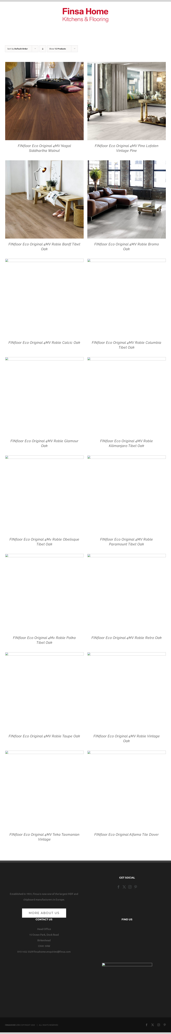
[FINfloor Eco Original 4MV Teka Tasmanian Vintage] (44, 753)
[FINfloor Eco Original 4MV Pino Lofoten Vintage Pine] (126, 64)
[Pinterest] (135, 887)
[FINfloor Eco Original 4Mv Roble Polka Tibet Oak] (44, 556)
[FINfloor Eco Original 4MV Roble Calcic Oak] (44, 261)
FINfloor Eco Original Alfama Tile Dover (126, 835)
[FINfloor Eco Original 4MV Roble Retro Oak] (126, 556)
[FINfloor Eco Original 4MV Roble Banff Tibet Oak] (44, 163)
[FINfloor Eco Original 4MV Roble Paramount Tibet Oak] (126, 458)
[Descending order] (42, 48)
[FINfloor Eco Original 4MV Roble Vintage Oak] (126, 655)
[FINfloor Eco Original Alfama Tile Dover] (126, 753)
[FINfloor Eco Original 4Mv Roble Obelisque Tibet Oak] (44, 458)
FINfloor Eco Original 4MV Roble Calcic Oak (44, 343)
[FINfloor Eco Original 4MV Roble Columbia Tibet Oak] (126, 261)
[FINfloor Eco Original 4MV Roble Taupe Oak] (44, 655)
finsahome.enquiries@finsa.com (52, 951)
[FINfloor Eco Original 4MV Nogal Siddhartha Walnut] (44, 64)
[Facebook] (118, 887)
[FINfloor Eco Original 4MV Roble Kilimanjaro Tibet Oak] (126, 359)
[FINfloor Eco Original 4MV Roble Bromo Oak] (126, 163)
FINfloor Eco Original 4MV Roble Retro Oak (127, 638)
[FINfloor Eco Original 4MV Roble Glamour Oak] (44, 359)
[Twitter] (124, 887)
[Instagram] (130, 887)
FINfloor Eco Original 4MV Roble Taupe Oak (44, 736)
